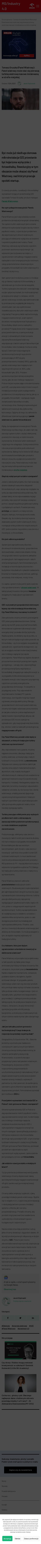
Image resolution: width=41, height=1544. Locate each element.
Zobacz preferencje (31, 1539)
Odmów (17, 1539)
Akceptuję (7, 1539)
